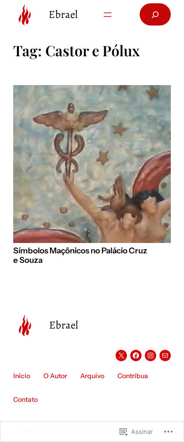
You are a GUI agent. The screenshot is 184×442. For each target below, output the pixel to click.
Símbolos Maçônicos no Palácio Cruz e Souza (80, 255)
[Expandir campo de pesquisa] (155, 14)
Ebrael (63, 14)
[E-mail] (165, 355)
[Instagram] (150, 355)
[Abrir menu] (107, 14)
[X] (121, 355)
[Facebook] (136, 355)
